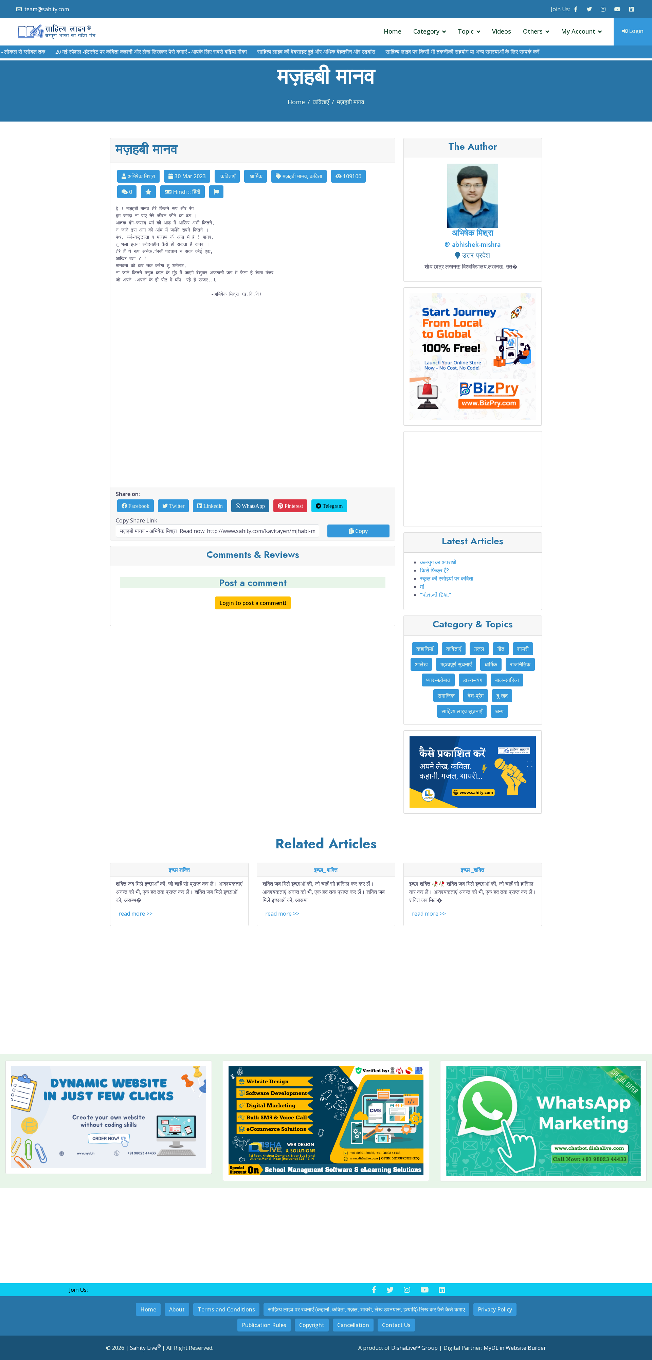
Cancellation (353, 1325)
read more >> (135, 913)
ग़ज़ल (479, 649)
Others (533, 31)
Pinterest (293, 506)
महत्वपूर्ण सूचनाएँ (456, 664)
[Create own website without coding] (108, 1117)
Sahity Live (145, 1348)
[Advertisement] (253, 399)
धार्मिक (255, 176)
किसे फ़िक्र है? (434, 570)
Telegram (332, 506)
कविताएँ (321, 102)
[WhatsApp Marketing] (543, 1121)
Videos (501, 31)
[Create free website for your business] (473, 356)
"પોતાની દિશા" (435, 595)
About (177, 1309)
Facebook (138, 506)
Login (636, 31)
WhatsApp (252, 506)
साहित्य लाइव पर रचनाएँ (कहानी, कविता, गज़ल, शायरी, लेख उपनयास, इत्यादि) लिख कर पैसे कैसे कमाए (366, 1309)
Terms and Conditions (226, 1309)
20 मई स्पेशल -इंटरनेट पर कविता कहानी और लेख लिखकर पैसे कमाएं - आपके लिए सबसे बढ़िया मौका (123, 52)
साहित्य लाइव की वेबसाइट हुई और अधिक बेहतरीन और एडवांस (288, 52)
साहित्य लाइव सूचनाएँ (461, 711)
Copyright (311, 1325)
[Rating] (148, 191)
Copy (361, 531)
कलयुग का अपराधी (438, 562)
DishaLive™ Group (414, 1348)
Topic (466, 31)
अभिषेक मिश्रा (140, 176)
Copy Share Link (136, 520)
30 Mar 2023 (189, 176)
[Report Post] (216, 191)
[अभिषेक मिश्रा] (472, 195)
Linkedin (212, 506)
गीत (500, 649)
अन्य (499, 711)
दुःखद (502, 695)
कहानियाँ (424, 649)
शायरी (523, 649)
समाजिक (446, 695)
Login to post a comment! (252, 603)
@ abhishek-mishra (473, 245)
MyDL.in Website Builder (515, 1348)
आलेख (421, 664)
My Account (578, 31)
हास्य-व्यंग (472, 680)
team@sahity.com (46, 9)
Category (426, 31)
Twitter (176, 506)
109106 (351, 176)
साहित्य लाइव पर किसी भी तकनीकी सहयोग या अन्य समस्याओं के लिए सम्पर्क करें (434, 52)
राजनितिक (520, 664)
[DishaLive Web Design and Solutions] (326, 1120)
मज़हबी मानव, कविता (301, 176)
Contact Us (396, 1325)
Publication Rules (264, 1325)
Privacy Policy (495, 1309)
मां (422, 586)
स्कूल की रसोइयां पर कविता (446, 578)
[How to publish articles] (473, 771)
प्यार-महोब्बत (438, 680)
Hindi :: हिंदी (185, 192)
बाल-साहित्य (507, 680)
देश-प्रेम (476, 695)
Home (392, 31)
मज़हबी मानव (350, 102)
